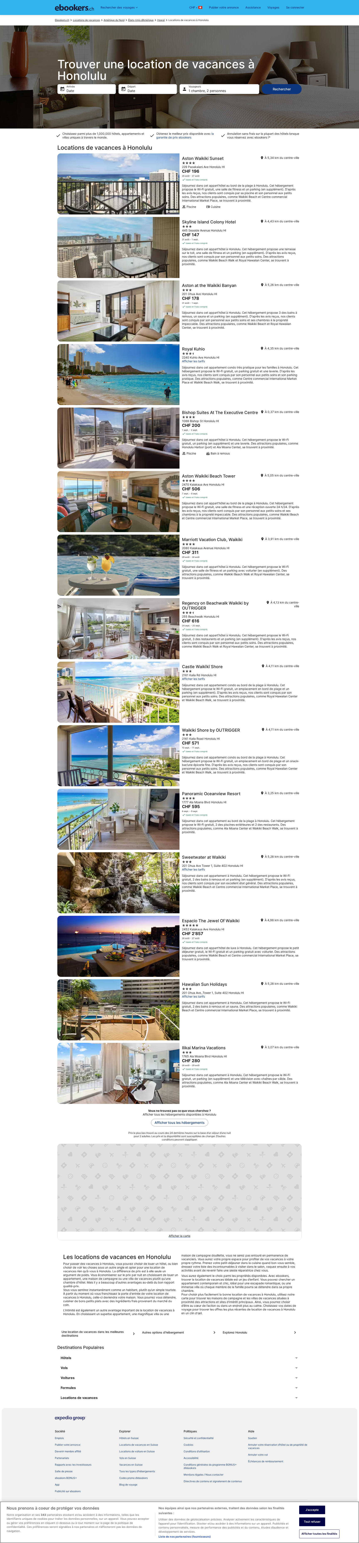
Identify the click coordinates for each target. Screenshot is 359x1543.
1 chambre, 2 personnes (207, 91)
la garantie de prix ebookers (185, 135)
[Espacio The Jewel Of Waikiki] (179, 946)
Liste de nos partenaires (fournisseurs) (185, 1536)
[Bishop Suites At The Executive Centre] (179, 438)
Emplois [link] (59, 1438)
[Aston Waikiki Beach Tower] (179, 501)
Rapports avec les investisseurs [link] (73, 1464)
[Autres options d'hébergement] (179, 1332)
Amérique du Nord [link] (114, 20)
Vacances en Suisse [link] (131, 1464)
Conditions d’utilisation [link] (197, 1451)
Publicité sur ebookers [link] (68, 1491)
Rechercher (282, 89)
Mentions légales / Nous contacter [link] (203, 1474)
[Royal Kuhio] (179, 374)
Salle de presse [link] (64, 1471)
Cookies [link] (188, 1444)
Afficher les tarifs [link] (193, 361)
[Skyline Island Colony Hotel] (179, 247)
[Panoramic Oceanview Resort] (179, 819)
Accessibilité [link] (191, 1458)
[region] (179, 1522)
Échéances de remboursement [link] (265, 1461)
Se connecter (295, 7)
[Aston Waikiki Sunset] (179, 183)
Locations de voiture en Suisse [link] (137, 1451)
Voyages (273, 7)
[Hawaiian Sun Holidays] (179, 1009)
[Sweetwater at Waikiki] (179, 882)
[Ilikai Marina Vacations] (179, 1073)
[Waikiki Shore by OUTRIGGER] (179, 755)
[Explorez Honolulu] (260, 1332)
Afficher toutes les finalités (319, 1533)
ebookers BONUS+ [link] (66, 1477)
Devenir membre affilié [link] (68, 1451)
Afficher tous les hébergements (180, 1123)
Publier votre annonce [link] (67, 1444)
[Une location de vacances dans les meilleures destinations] (99, 1333)
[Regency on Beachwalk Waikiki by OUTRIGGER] (179, 628)
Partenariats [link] (62, 1458)
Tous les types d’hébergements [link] (137, 1471)
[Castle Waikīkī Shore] (179, 692)
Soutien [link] (252, 1438)
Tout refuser (312, 1521)
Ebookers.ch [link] (62, 20)
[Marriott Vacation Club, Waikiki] (179, 565)
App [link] (57, 1484)
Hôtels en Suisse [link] (129, 1438)
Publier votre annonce (224, 7)
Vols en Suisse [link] (127, 1458)
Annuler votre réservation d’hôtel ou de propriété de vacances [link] (277, 1446)
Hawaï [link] (161, 20)
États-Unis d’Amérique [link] (141, 20)
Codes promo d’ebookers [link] (133, 1477)
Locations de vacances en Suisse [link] (138, 1444)
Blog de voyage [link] (128, 1484)
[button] (179, 1357)
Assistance (253, 7)
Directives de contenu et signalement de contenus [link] (213, 1481)
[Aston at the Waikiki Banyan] (179, 311)
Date (70, 91)
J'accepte (312, 1509)
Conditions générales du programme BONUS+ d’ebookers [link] (210, 1466)
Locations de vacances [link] (86, 20)
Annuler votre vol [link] (258, 1454)
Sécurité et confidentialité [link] (199, 1438)
